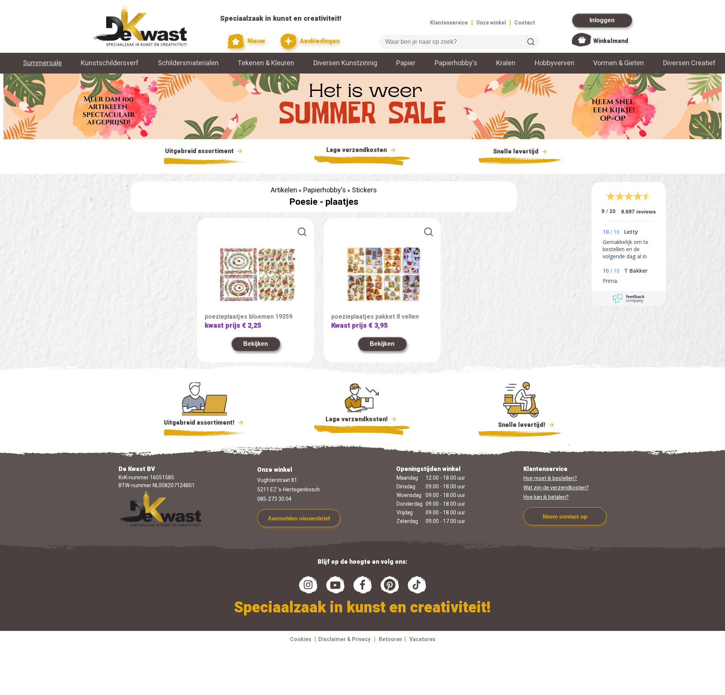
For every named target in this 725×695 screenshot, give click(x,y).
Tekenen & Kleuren (266, 63)
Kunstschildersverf (110, 63)
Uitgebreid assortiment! (200, 422)
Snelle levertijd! (516, 425)
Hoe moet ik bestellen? (550, 478)
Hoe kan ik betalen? (546, 497)
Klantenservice (449, 23)
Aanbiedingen (318, 41)
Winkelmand (610, 41)
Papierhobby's (456, 63)
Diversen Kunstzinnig (345, 63)
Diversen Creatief (689, 63)
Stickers (364, 190)
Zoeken (530, 42)
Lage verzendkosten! (357, 419)
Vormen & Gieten (618, 63)
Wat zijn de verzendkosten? (556, 488)
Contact (524, 23)
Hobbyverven (554, 63)
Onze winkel (491, 23)
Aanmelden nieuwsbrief (299, 518)
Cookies (300, 639)
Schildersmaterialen (188, 63)
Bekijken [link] (255, 344)
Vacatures (422, 639)
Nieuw (255, 41)
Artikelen (284, 190)
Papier (405, 63)
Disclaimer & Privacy (344, 639)
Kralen (505, 63)
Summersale (42, 63)
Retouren (390, 639)
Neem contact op (565, 516)
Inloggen (602, 20)
